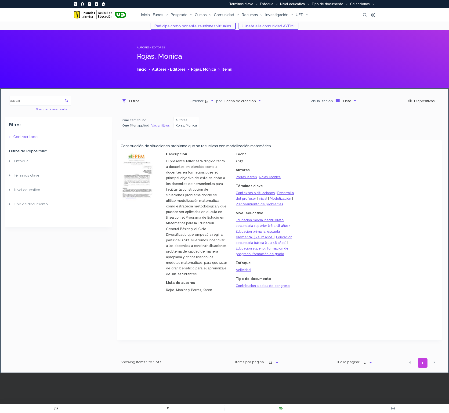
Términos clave (241, 4)
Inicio (145, 15)
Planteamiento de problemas (259, 204)
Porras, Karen (246, 177)
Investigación (276, 15)
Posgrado (179, 15)
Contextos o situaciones (255, 193)
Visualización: (322, 101)
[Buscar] (364, 15)
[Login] (373, 15)
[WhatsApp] (103, 4)
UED (300, 15)
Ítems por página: (249, 362)
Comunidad (224, 15)
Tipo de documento (327, 4)
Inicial (263, 198)
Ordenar (196, 101)
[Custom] (56, 408)
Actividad (243, 270)
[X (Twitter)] (75, 4)
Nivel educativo (292, 4)
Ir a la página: (348, 362)
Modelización (280, 198)
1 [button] (422, 363)
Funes (158, 15)
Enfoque (266, 4)
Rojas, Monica (270, 177)
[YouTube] (96, 4)
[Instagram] (89, 4)
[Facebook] (82, 4)
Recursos (250, 15)
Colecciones (360, 4)
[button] (410, 362)
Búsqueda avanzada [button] (52, 109)
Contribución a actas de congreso (263, 286)
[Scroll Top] (393, 408)
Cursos (201, 15)
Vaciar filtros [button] (160, 125)
